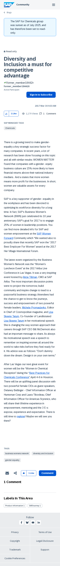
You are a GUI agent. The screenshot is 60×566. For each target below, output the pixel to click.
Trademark (15, 549)
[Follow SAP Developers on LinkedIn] (38, 522)
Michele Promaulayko (34, 307)
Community (22, 4)
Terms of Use (45, 532)
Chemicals (10, 128)
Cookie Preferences (14, 558)
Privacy (15, 532)
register (21, 416)
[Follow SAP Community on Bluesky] (27, 522)
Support (45, 549)
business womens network (17, 453)
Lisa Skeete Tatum (14, 320)
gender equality (12, 460)
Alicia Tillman (30, 277)
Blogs (9, 12)
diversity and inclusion (43, 453)
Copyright (15, 541)
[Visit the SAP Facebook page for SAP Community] (21, 522)
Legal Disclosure (45, 541)
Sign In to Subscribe (41, 94)
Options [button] (28, 100)
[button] (6, 113)
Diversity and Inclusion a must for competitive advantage (28, 67)
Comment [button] (47, 473)
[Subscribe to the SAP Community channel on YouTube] (33, 522)
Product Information (14, 506)
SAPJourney (34, 506)
